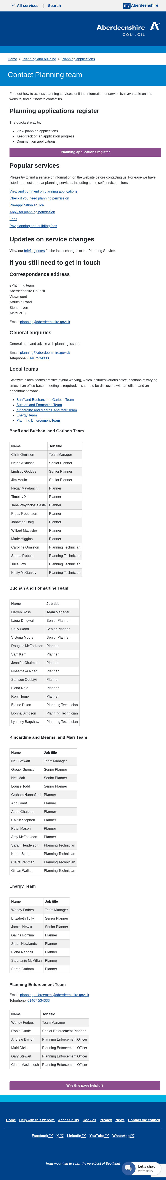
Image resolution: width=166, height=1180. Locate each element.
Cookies (89, 1120)
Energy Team (26, 415)
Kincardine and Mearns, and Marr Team (46, 410)
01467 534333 (38, 1000)
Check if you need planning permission (39, 198)
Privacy (106, 1120)
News (119, 1120)
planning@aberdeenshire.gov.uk (45, 322)
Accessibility (68, 1120)
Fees (13, 219)
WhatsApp (124, 1136)
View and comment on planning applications (43, 191)
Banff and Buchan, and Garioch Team (45, 400)
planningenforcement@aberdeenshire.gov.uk (54, 995)
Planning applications (78, 59)
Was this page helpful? (85, 1085)
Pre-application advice (27, 205)
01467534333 (38, 358)
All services (27, 5)
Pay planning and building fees (33, 226)
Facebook (43, 1136)
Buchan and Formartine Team (39, 405)
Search (54, 5)
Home (12, 59)
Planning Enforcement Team (38, 420)
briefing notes (34, 251)
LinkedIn (77, 1136)
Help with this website (37, 1120)
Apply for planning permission (32, 212)
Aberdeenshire (141, 5)
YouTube (100, 1136)
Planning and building (39, 59)
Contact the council (144, 1120)
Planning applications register (85, 152)
